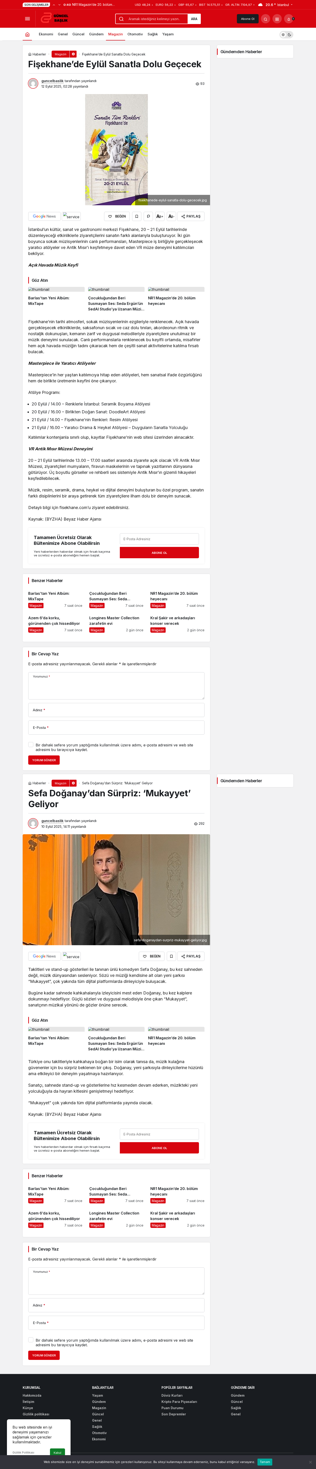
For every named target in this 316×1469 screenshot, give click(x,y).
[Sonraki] (59, 4)
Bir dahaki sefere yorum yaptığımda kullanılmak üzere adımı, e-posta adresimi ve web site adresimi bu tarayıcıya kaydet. (114, 747)
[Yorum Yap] (148, 216)
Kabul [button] (57, 1452)
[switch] (286, 34)
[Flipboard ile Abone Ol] (71, 216)
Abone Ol (247, 19)
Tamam (265, 1462)
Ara (194, 19)
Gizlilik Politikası (23, 1452)
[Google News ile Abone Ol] (44, 216)
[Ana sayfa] (27, 34)
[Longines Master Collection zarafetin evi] (116, 622)
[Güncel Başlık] (56, 18)
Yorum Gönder (44, 760)
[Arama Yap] (265, 18)
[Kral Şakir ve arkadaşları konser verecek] (177, 622)
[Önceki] (54, 4)
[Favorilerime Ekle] (136, 216)
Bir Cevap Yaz (45, 653)
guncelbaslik (52, 81)
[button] (277, 18)
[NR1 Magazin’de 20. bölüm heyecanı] (176, 299)
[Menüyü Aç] (27, 18)
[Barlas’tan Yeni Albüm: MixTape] (56, 299)
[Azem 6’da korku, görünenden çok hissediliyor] (55, 622)
